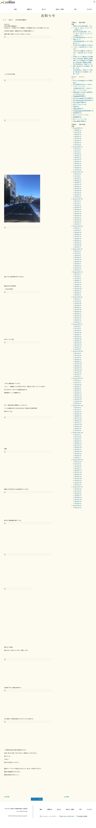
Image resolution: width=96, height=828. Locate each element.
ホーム (4, 20)
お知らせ (11, 20)
